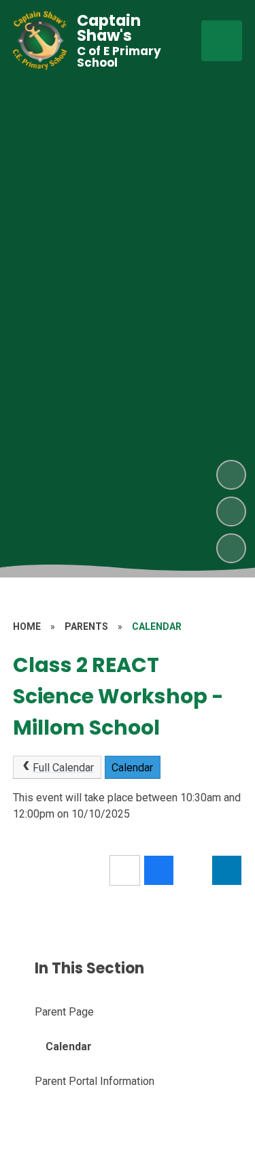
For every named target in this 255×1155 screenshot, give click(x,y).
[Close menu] (221, 40)
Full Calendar (63, 767)
